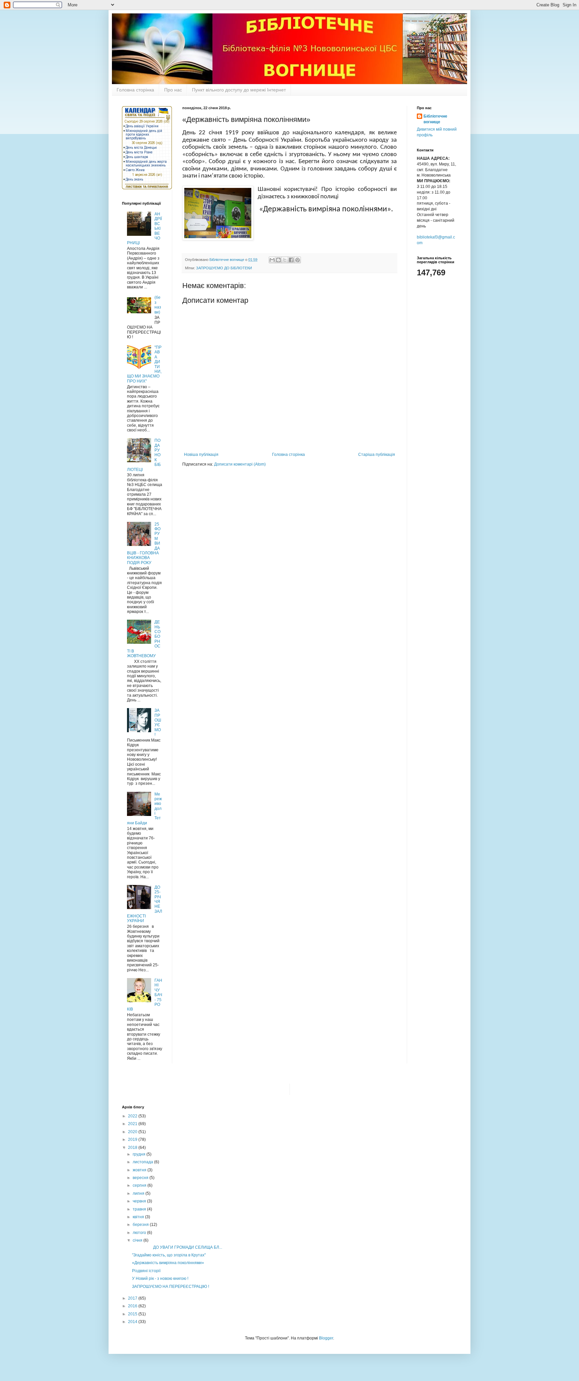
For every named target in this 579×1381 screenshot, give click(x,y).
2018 (133, 1147)
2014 (133, 1321)
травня (140, 1209)
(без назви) (157, 304)
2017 (133, 1298)
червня (140, 1201)
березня (141, 1224)
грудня (139, 1154)
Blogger (326, 1338)
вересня (141, 1177)
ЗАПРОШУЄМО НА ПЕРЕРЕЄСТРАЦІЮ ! (170, 1286)
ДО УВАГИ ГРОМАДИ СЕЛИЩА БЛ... (177, 1247)
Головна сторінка (135, 89)
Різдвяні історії (146, 1270)
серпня (140, 1185)
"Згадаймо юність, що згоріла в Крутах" (169, 1255)
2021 (133, 1123)
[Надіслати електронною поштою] (272, 260)
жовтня (140, 1170)
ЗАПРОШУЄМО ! (157, 722)
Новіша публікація (201, 454)
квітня (139, 1217)
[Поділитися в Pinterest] (297, 260)
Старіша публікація (376, 454)
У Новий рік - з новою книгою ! (160, 1278)
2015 (133, 1314)
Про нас (173, 89)
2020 (133, 1131)
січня (138, 1240)
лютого (140, 1232)
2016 (133, 1306)
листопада (143, 1162)
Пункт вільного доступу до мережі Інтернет (239, 89)
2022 (133, 1116)
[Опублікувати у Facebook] (291, 260)
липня (139, 1193)
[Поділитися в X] (284, 260)
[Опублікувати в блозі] (278, 260)
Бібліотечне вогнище (435, 119)
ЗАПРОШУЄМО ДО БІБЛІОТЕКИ (224, 268)
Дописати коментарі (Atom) (240, 464)
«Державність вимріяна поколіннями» (168, 1262)
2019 (133, 1139)
